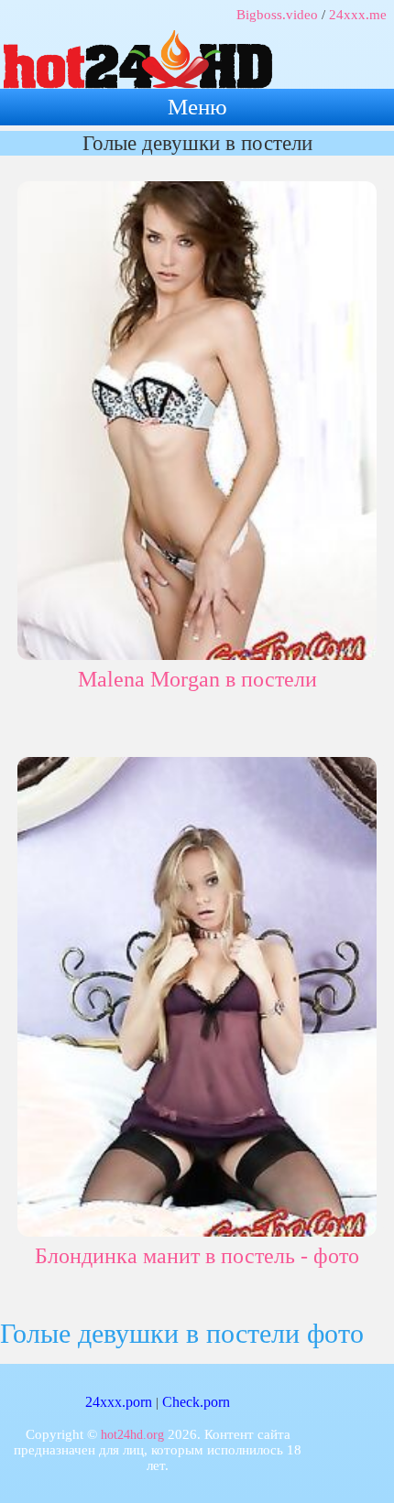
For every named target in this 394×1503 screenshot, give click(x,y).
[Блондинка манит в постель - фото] (197, 994)
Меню (197, 106)
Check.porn (196, 1402)
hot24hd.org (132, 1435)
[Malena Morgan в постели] (197, 418)
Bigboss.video (277, 14)
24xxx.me (358, 14)
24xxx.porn (118, 1402)
